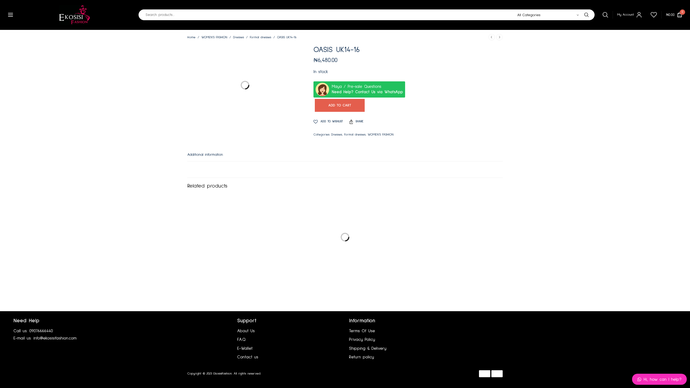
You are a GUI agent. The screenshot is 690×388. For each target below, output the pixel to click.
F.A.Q (241, 339)
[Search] (586, 15)
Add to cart (339, 105)
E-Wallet (245, 348)
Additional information (205, 155)
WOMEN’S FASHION (214, 37)
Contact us (247, 357)
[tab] (209, 157)
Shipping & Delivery (367, 348)
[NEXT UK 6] (345, 248)
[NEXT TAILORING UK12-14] (239, 248)
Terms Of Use (362, 331)
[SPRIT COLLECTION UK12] (451, 248)
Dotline (290, 373)
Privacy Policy (362, 339)
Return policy (361, 357)
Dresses (238, 37)
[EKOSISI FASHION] (74, 15)
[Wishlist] (651, 14)
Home (191, 37)
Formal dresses (260, 37)
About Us (246, 331)
